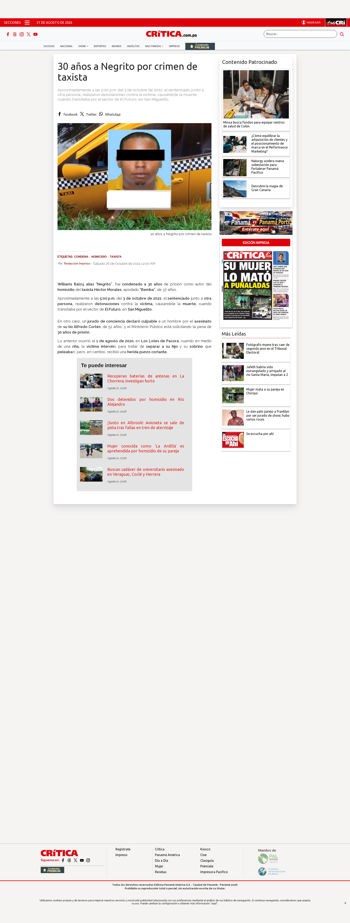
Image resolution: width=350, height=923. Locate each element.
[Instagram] (22, 34)
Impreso (174, 46)
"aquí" (214, 903)
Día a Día (161, 860)
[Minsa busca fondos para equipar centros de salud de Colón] (256, 94)
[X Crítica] (29, 34)
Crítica (159, 849)
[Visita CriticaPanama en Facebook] (63, 860)
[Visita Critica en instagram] (88, 860)
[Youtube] (35, 34)
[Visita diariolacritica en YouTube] (82, 860)
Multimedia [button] (153, 46)
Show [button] (82, 46)
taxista (116, 256)
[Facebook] (8, 34)
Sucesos (49, 46)
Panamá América (167, 855)
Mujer (159, 866)
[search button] (342, 34)
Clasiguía (207, 860)
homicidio (99, 256)
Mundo (116, 46)
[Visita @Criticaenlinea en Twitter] (69, 860)
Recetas (160, 872)
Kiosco (205, 849)
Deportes (100, 46)
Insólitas (133, 46)
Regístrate (122, 849)
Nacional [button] (66, 46)
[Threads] (15, 34)
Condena (81, 256)
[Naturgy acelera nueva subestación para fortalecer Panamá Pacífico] (234, 167)
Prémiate (206, 866)
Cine (203, 855)
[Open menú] (27, 22)
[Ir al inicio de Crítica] (173, 33)
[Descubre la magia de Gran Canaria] (234, 188)
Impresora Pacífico (214, 872)
